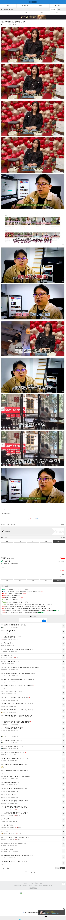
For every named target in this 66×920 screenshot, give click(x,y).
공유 (58, 524)
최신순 (12, 558)
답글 (3, 567)
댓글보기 (59, 580)
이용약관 (16, 885)
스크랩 (62, 524)
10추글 (41, 12)
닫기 (64, 909)
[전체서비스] (64, 2)
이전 (33, 541)
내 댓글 (25, 12)
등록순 (8, 558)
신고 (8, 524)
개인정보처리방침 (25, 885)
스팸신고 (13, 524)
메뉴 (2, 537)
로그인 (26, 883)
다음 (46, 541)
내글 (8, 12)
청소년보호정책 (35, 885)
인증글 (58, 12)
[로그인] (61, 2)
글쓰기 (64, 9)
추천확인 (3, 524)
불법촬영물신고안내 (46, 885)
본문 (20, 541)
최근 (3, 868)
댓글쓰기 (59, 541)
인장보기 (6, 537)
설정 (41, 883)
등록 (63, 574)
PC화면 (31, 883)
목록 (7, 541)
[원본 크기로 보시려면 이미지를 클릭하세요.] (33, 265)
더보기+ (63, 586)
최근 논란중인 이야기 (7, 9)
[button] (30, 616)
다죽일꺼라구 (5, 24)
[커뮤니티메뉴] (2, 2)
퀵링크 (36, 883)
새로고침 (63, 558)
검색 (58, 868)
